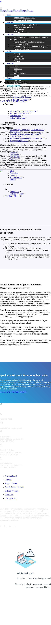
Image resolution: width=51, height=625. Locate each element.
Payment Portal (11, 476)
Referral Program (11, 491)
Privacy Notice (11, 498)
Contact (8, 480)
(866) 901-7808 (35, 3)
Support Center (11, 483)
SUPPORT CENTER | (10, 3)
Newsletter (9, 494)
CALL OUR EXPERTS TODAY (13, 392)
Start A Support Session (14, 487)
